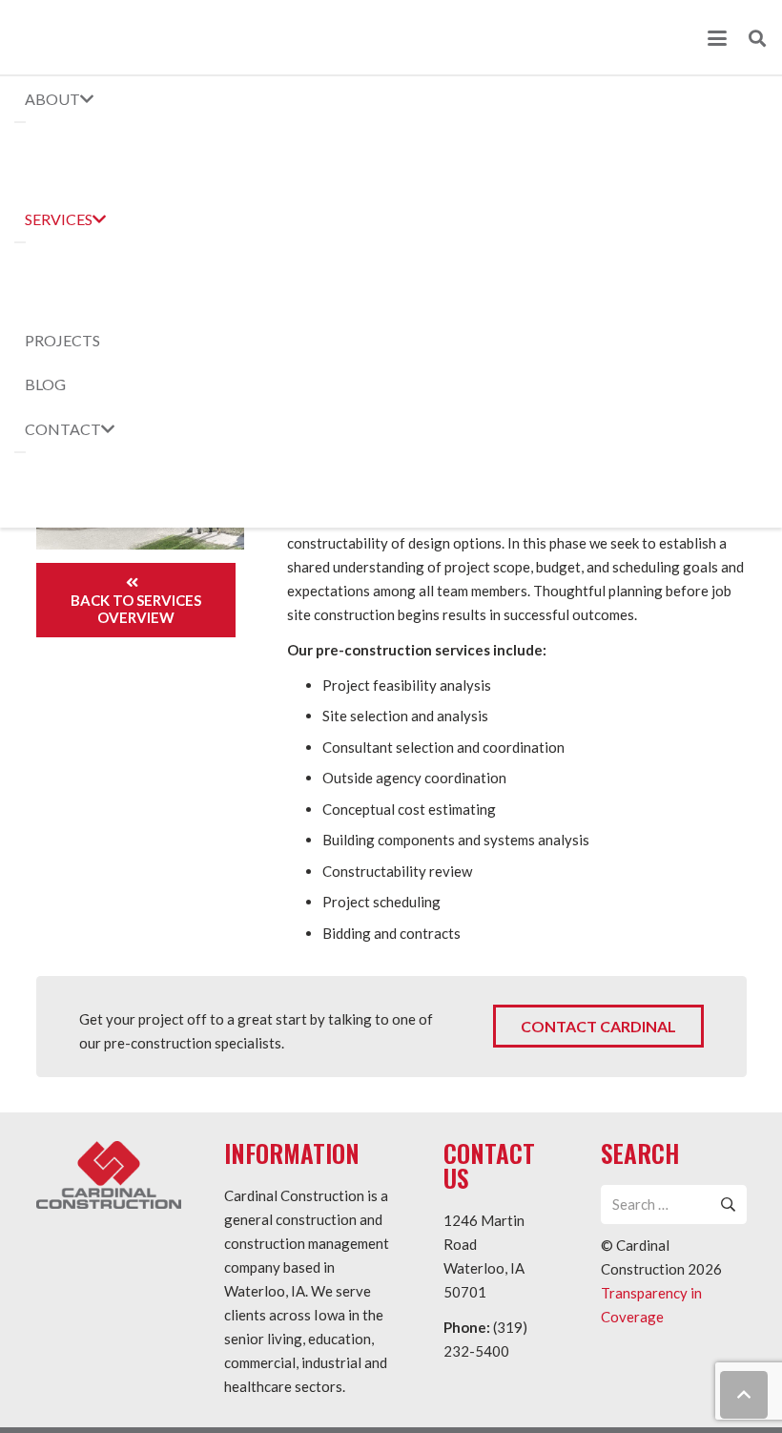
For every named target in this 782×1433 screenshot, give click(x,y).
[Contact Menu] (20, 452)
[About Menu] (20, 122)
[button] (717, 38)
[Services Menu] (20, 242)
